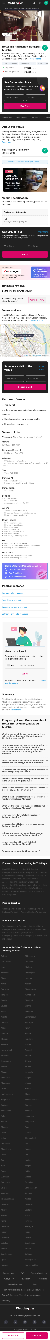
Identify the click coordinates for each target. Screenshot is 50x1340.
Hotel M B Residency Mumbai (25, 872)
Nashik (28, 1199)
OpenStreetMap (36, 355)
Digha (3, 978)
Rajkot (27, 1232)
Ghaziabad (5, 1144)
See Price (25, 106)
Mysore (28, 1055)
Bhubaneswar (31, 1188)
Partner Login (8, 1273)
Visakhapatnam (7, 1199)
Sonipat (4, 1105)
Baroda (28, 1177)
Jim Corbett (6, 962)
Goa (26, 1144)
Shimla (4, 1248)
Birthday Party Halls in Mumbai (15, 614)
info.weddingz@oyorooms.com (27, 1315)
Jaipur (3, 1133)
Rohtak (4, 956)
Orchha (28, 1006)
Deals (35, 1284)
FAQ (22, 1273)
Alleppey (4, 1072)
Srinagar (4, 1022)
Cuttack (28, 1254)
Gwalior (28, 1237)
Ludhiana (5, 1177)
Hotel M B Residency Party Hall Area (25, 885)
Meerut (4, 1210)
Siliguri (28, 1248)
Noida (27, 1171)
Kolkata (4, 1122)
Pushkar (4, 1044)
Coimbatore (30, 1243)
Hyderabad (29, 1116)
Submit (25, 254)
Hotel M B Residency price (22, 891)
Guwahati (5, 1204)
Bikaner (28, 1066)
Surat (3, 1171)
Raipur (4, 1232)
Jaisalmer (29, 962)
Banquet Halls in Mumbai (12, 593)
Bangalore (29, 1122)
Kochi (27, 1215)
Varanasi (5, 1193)
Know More (43, 232)
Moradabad (6, 1111)
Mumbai (28, 1111)
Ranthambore (7, 1094)
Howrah (28, 1221)
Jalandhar (5, 1237)
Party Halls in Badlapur (22, 929)
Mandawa (5, 973)
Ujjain (3, 1259)
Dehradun (5, 1226)
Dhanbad (29, 1000)
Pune (27, 1127)
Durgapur (5, 989)
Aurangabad (30, 1259)
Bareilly (4, 1000)
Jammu (28, 978)
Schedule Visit (25, 387)
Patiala (28, 1033)
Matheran (29, 1011)
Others (28, 1061)
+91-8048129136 (8, 153)
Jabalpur (5, 1243)
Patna (3, 1155)
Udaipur (28, 1160)
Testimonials (41, 1279)
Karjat (27, 1028)
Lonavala (29, 1072)
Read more (6, 142)
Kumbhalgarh (6, 1050)
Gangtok (4, 1033)
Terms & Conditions (39, 1273)
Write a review (37, 300)
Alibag (3, 1028)
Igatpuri (28, 1077)
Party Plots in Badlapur (22, 936)
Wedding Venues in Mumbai (14, 607)
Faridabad (29, 1182)
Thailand (4, 1039)
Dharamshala (30, 989)
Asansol (28, 1050)
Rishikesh (5, 1089)
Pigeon (26, 355)
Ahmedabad (30, 1138)
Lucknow (29, 1133)
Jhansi (28, 1083)
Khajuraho (5, 1100)
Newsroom (25, 1279)
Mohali (4, 1066)
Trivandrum (6, 1061)
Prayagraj (29, 1226)
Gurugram (5, 1182)
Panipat (4, 1265)
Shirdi (27, 1094)
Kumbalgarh (30, 995)
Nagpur (28, 1149)
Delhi (3, 1116)
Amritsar (29, 1193)
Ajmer (3, 1011)
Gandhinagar (6, 1254)
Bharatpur (5, 1055)
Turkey (28, 1044)
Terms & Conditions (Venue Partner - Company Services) (21, 1298)
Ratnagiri (29, 1022)
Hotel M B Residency (10, 869)
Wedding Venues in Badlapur (14, 926)
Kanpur (28, 1166)
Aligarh (28, 984)
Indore (3, 1138)
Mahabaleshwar (32, 1100)
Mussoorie (5, 1083)
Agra (3, 1166)
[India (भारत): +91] (11, 665)
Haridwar (29, 1089)
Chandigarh (6, 1149)
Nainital (4, 1017)
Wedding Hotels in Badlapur (13, 909)
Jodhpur (28, 1210)
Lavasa (4, 1006)
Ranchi (4, 1215)
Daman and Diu (31, 1265)
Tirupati (4, 995)
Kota (3, 967)
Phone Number (27, 665)
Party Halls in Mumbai (11, 600)
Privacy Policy (8, 1279)
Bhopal (4, 1188)
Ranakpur (29, 1039)
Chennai (4, 1127)
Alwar (3, 984)
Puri (26, 1155)
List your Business (14, 1284)
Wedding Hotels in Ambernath (33, 912)
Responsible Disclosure (31, 1290)
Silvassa (28, 1105)
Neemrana (5, 1077)
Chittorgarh (30, 956)
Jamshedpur (30, 1017)
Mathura (28, 967)
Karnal (3, 1221)
